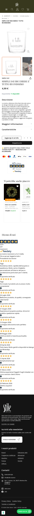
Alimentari (21, 455)
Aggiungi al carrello (12, 138)
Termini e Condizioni (8, 504)
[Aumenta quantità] (30, 137)
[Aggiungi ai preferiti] (28, 29)
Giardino (4, 458)
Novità (20, 461)
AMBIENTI (7, 16)
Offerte (4, 464)
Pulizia (4, 461)
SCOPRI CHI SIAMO (8, 424)
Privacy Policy (6, 501)
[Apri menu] (6, 9)
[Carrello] (27, 9)
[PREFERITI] (22, 9)
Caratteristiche (9, 129)
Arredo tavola (24, 16)
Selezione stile (22, 453)
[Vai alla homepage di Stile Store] (17, 4)
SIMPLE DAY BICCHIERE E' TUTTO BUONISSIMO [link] (12, 22)
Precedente (4, 258)
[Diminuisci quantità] (24, 137)
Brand (4, 453)
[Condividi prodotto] (30, 78)
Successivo (12, 258)
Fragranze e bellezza (8, 455)
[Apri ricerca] (12, 9)
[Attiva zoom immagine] (28, 51)
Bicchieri (4, 18)
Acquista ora (17, 143)
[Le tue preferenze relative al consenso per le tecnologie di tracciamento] (3, 512)
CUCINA (15, 16)
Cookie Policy (16, 501)
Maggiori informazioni (12, 124)
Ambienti (21, 458)
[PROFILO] (17, 9)
